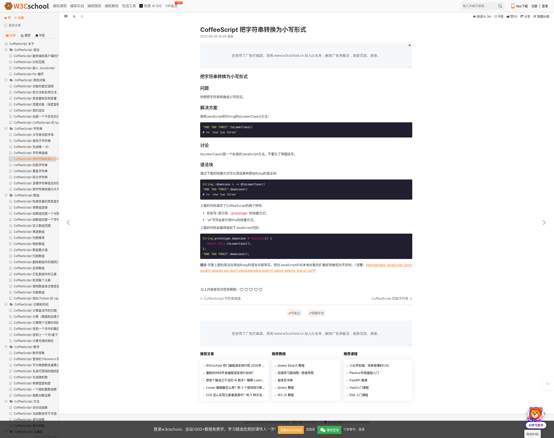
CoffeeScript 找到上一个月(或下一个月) (41, 334)
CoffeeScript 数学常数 (29, 353)
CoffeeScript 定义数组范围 (32, 225)
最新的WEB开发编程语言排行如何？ (230, 373)
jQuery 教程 (286, 387)
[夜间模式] (82, 16)
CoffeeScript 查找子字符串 (32, 140)
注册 (534, 6)
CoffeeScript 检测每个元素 (32, 280)
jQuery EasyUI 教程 (291, 365)
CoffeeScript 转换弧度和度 (32, 383)
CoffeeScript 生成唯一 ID (31, 147)
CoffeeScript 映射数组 (29, 244)
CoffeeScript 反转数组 (29, 268)
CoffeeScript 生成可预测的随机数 (37, 371)
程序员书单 (285, 380)
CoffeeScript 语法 (26, 50)
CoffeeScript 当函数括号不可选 (35, 413)
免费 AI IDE (152, 6)
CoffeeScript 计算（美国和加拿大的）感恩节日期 (47, 316)
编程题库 (94, 6)
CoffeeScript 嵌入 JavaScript (34, 68)
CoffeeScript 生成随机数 (31, 377)
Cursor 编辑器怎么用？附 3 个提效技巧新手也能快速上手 (236, 387)
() (513, 16)
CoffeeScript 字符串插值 (31, 153)
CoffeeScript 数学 (26, 347)
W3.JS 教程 (286, 395)
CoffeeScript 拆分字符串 (31, 177)
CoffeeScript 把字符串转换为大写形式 (40, 189)
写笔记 (295, 313)
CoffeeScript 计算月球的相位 (34, 341)
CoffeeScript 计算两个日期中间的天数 (40, 322)
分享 (526, 16)
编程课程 (60, 6)
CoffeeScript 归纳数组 (29, 256)
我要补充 (318, 313)
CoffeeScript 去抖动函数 (31, 407)
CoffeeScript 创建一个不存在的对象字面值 (43, 116)
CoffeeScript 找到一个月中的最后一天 (40, 328)
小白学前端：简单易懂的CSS (369, 365)
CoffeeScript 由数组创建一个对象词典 (40, 213)
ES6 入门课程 (358, 395)
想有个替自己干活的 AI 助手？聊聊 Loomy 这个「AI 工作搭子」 (236, 380)
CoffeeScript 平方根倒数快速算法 (37, 365)
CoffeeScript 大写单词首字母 (34, 134)
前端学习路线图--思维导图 (296, 373)
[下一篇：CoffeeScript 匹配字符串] (544, 222)
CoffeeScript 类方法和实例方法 (35, 92)
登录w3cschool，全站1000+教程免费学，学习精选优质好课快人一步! (215, 429)
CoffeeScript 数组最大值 (31, 250)
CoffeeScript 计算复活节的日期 (35, 310)
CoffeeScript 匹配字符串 (31, 165)
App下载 (522, 6)
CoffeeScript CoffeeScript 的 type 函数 (41, 122)
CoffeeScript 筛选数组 (29, 231)
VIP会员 (171, 5)
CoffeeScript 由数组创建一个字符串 (38, 219)
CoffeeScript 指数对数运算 (32, 395)
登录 (545, 6)
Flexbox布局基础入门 (364, 373)
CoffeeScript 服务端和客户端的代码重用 (41, 56)
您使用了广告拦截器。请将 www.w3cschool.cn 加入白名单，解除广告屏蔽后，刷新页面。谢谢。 (306, 55)
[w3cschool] (26, 6)
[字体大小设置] (73, 16)
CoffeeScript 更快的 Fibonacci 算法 (38, 359)
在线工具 (129, 6)
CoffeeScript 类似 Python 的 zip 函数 (39, 298)
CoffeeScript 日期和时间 (31, 304)
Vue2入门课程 (359, 387)
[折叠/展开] (65, 16)
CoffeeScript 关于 (21, 43)
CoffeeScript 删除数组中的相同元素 (38, 262)
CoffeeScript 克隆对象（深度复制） (38, 104)
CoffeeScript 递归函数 (29, 419)
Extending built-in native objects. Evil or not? (280, 270)
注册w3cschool (290, 430)
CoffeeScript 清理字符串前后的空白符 (40, 183)
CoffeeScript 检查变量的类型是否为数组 (41, 201)
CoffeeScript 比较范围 (29, 62)
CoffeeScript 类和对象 (29, 80)
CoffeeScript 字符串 (28, 128)
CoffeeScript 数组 (26, 195)
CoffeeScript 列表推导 (29, 237)
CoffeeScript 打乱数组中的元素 (35, 274)
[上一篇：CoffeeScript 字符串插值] (68, 222)
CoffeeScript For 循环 (29, 74)
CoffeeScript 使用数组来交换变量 (37, 286)
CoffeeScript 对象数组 (29, 292)
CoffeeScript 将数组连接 (31, 207)
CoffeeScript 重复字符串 (31, 171)
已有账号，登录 (354, 429)
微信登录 (333, 430)
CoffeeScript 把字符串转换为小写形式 (40, 159)
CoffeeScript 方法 (26, 401)
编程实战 (77, 6)
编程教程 (112, 6)
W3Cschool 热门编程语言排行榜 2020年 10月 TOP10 (236, 365)
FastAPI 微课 (358, 380)
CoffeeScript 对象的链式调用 (34, 86)
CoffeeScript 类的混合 (29, 110)
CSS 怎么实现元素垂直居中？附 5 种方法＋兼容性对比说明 (236, 395)
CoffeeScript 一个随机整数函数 (35, 389)
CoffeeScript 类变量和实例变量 (35, 98)
